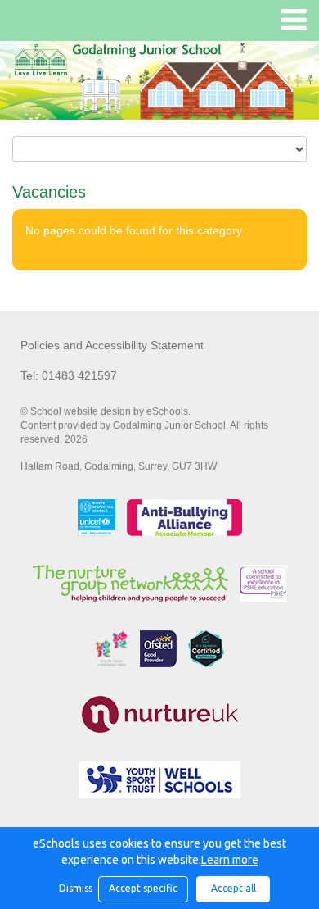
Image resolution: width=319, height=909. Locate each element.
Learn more (229, 859)
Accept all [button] (233, 888)
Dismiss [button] (74, 888)
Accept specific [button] (143, 888)
